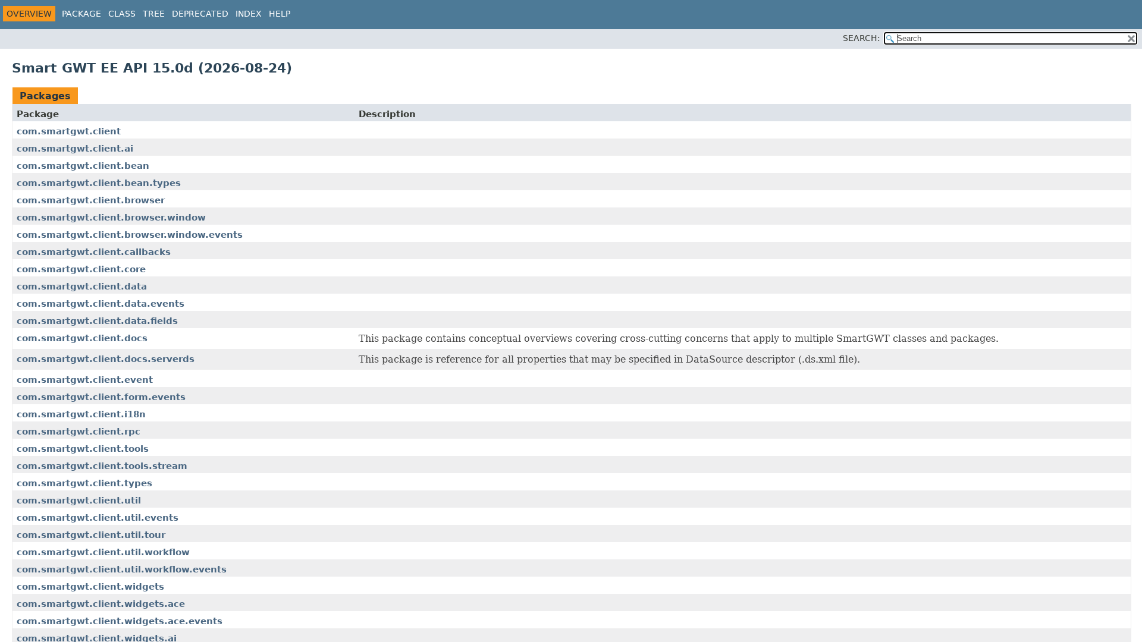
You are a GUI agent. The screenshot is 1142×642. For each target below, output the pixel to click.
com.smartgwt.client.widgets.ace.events (119, 621)
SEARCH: (861, 38)
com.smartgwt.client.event (85, 379)
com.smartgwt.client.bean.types (99, 183)
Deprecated (200, 13)
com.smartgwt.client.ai (75, 148)
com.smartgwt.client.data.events (100, 303)
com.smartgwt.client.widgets (90, 586)
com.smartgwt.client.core (81, 269)
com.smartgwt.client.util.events (97, 517)
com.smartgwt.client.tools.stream (102, 466)
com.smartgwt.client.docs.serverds (105, 359)
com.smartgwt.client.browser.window (111, 217)
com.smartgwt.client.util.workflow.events (122, 569)
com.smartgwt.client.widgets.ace (101, 604)
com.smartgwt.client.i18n (81, 414)
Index (249, 13)
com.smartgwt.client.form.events (101, 397)
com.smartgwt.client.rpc (78, 431)
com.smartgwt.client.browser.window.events (130, 234)
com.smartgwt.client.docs (82, 338)
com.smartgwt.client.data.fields (97, 321)
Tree (154, 13)
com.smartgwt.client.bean (83, 165)
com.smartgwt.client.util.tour (91, 535)
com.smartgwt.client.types (84, 483)
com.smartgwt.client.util (79, 500)
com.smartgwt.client (69, 131)
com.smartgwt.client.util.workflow (103, 552)
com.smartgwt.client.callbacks (94, 252)
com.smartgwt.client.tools (83, 448)
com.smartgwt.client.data (82, 286)
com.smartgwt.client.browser (91, 200)
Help (279, 13)
